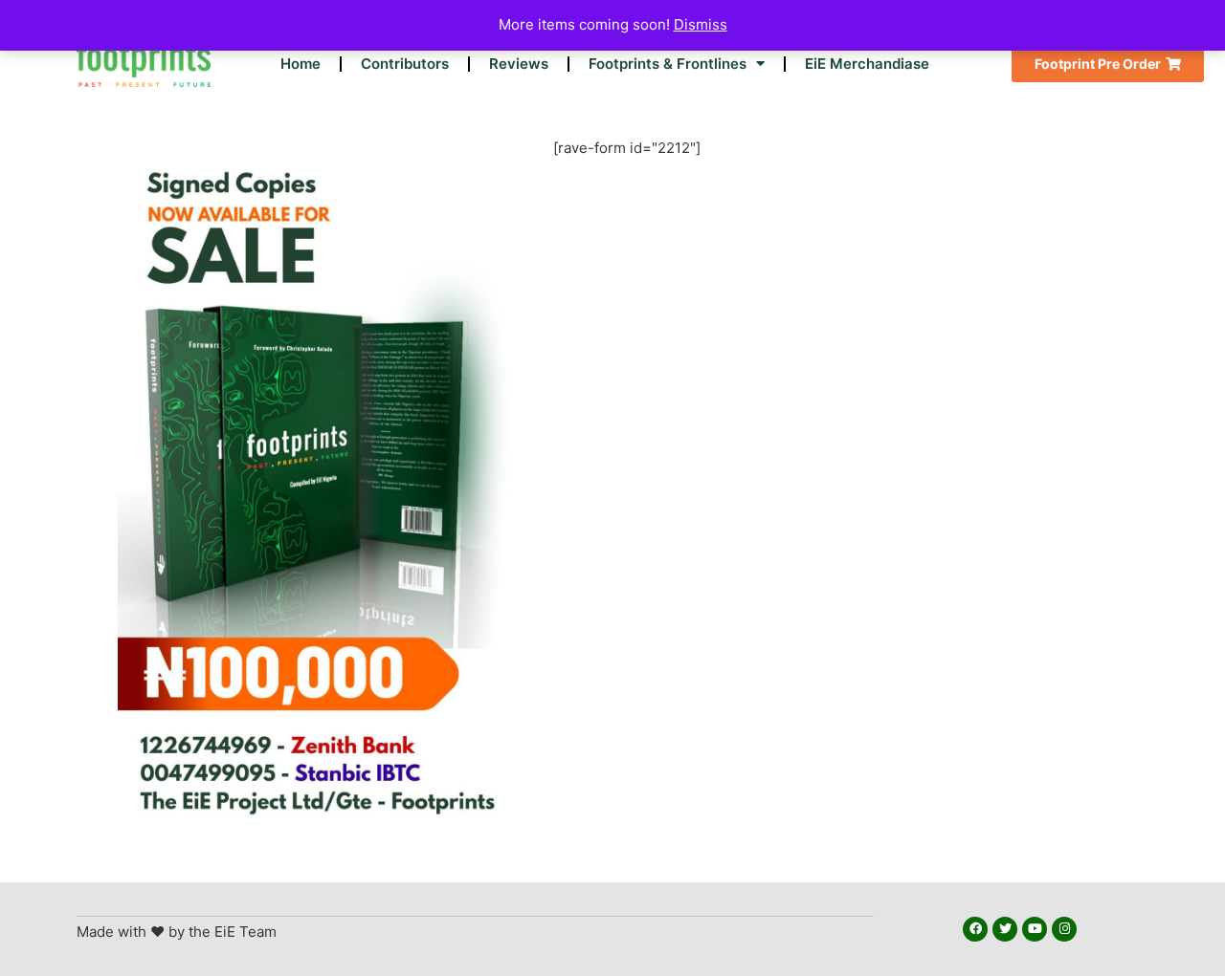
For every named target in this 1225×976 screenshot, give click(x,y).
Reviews (518, 63)
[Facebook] (975, 929)
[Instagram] (1064, 929)
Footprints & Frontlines (667, 63)
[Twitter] (1004, 929)
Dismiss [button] (700, 24)
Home (300, 63)
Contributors (405, 63)
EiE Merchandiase (867, 63)
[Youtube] (1034, 929)
